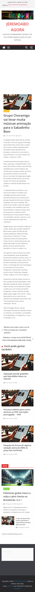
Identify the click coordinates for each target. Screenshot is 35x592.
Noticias (6, 111)
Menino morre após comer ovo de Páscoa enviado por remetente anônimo (16, 330)
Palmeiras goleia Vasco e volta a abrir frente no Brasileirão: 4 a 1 (17, 496)
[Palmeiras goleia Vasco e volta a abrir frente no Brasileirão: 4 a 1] (17, 477)
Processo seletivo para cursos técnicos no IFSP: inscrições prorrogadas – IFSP (17, 412)
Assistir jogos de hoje (19, 552)
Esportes (6, 489)
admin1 (20, 135)
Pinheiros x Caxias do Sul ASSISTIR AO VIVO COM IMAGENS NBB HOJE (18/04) (16, 338)
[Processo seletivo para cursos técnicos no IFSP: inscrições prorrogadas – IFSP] (17, 391)
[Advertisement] (17, 68)
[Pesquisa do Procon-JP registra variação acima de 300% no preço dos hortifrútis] (17, 427)
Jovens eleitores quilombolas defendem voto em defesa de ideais (20, 6)
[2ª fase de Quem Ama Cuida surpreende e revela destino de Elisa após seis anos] (8, 523)
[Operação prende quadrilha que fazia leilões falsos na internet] (17, 355)
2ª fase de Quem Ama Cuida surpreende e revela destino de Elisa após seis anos (23, 521)
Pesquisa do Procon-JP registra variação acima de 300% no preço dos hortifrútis (17, 448)
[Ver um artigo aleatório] (31, 47)
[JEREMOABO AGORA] (4, 47)
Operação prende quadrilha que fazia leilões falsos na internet (16, 376)
